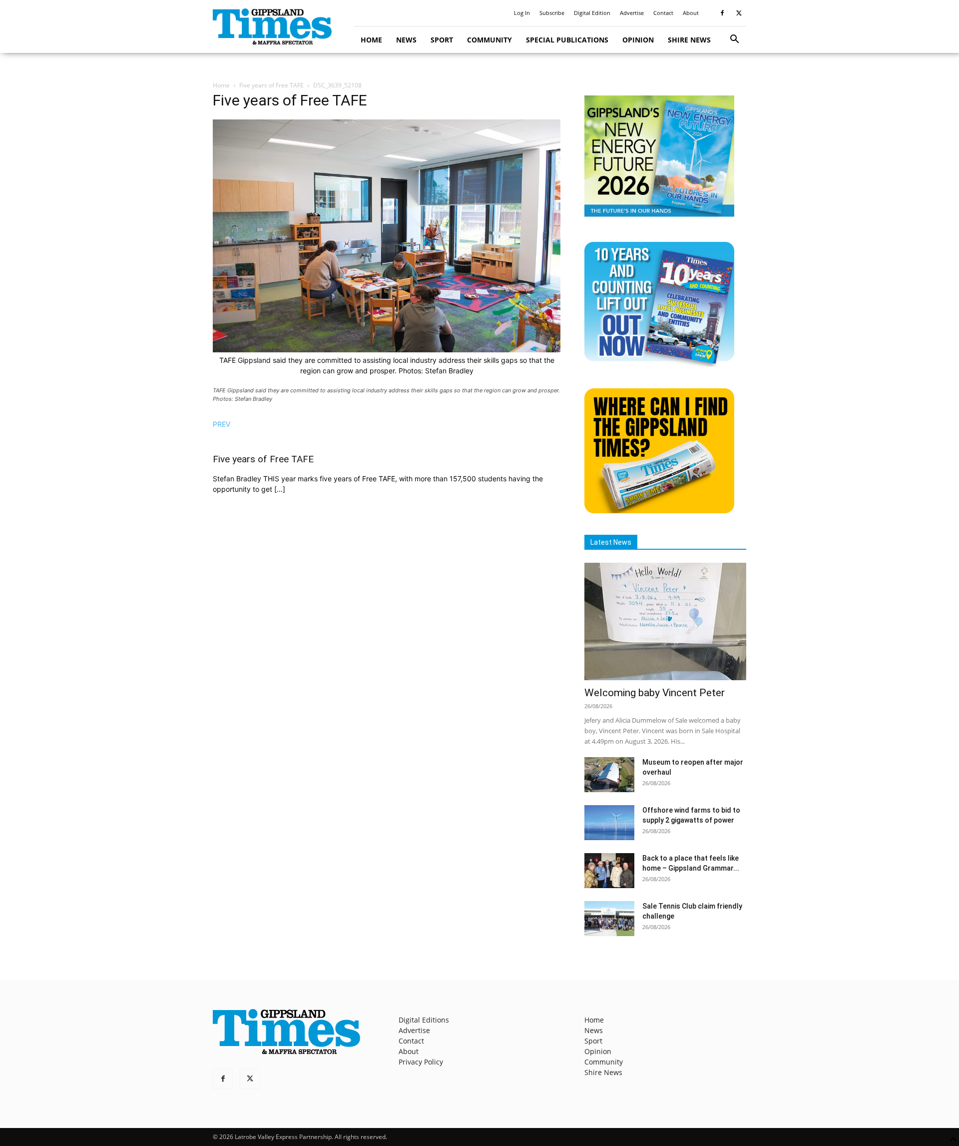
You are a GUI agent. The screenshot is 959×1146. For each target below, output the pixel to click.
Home (371, 39)
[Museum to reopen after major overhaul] (609, 774)
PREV (221, 424)
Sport (442, 39)
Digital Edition (592, 12)
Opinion (638, 39)
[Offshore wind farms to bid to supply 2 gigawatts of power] (609, 822)
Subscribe (551, 12)
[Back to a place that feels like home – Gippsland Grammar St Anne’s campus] (609, 870)
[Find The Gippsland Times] (659, 510)
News (406, 39)
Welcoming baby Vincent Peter (654, 693)
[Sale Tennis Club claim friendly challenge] (609, 918)
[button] (734, 40)
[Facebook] (722, 13)
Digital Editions (424, 1020)
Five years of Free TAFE (271, 85)
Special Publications (567, 39)
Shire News (689, 39)
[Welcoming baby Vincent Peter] (665, 621)
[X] (738, 13)
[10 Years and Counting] (659, 364)
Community (489, 39)
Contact (663, 12)
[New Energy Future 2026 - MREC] (659, 217)
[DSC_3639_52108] (386, 349)
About (691, 12)
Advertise (632, 12)
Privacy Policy (421, 1062)
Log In (522, 12)
